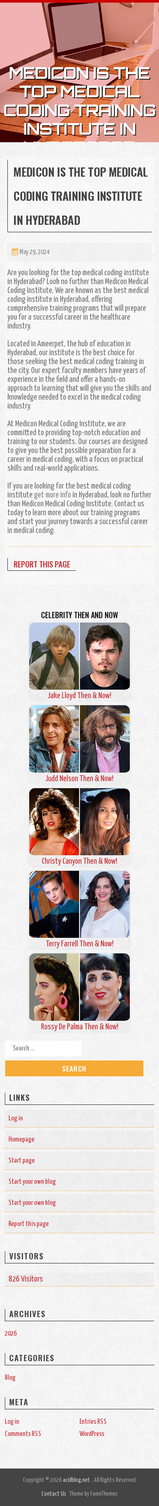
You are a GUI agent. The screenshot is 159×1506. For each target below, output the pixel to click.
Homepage (21, 1139)
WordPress (92, 1433)
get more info (52, 495)
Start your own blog (32, 1181)
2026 (11, 1333)
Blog (10, 1377)
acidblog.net (76, 1480)
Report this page (42, 564)
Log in (16, 1118)
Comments (23, 1433)
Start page (22, 1160)
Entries (93, 1421)
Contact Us (53, 1494)
